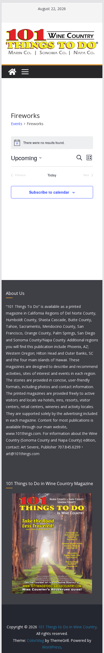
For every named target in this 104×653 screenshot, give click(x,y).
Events (16, 123)
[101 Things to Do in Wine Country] (12, 71)
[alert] (52, 142)
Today (51, 175)
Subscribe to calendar (49, 192)
